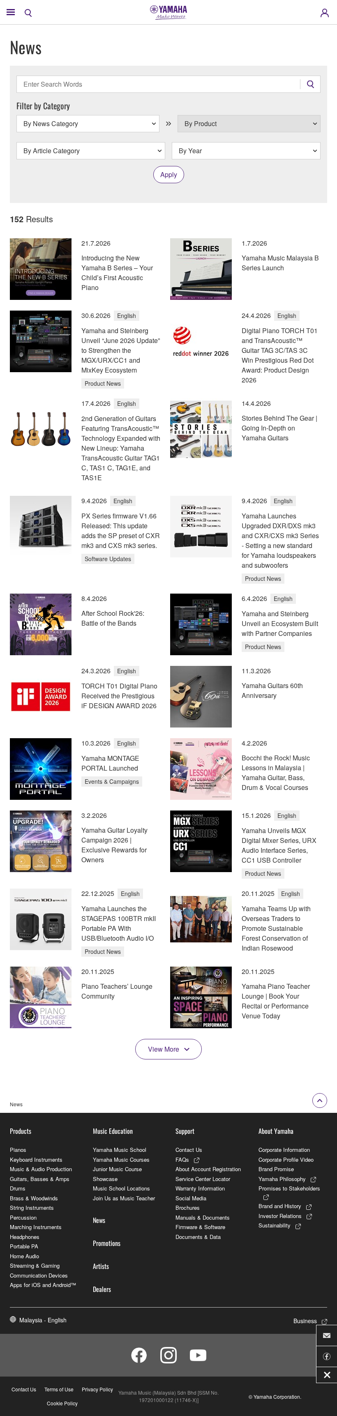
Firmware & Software (200, 1227)
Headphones (24, 1237)
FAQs (182, 1159)
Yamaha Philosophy (282, 1179)
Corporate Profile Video (286, 1159)
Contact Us (188, 1150)
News (99, 1220)
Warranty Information (200, 1188)
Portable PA (24, 1246)
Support (184, 1131)
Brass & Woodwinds (34, 1198)
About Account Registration (208, 1169)
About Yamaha (276, 1131)
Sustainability (275, 1225)
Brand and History (280, 1206)
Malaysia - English (43, 1320)
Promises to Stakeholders (289, 1188)
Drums (17, 1188)
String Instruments (32, 1207)
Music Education (113, 1131)
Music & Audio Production (41, 1169)
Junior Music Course (117, 1169)
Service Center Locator (202, 1179)
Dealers (102, 1289)
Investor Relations (280, 1216)
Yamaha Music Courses (121, 1159)
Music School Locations (121, 1188)
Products (20, 1131)
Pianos (18, 1150)
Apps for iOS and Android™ (43, 1285)
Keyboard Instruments (36, 1159)
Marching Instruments (36, 1227)
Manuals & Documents (202, 1217)
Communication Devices (39, 1275)
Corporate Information (284, 1150)
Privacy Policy (97, 1389)
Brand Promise (276, 1169)
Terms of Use (59, 1389)
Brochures (187, 1207)
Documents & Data (198, 1237)
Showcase (105, 1179)
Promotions (106, 1243)
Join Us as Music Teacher (124, 1198)
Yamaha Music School (119, 1150)
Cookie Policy (62, 1403)
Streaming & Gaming (35, 1265)
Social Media (190, 1198)
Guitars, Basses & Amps (39, 1179)
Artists (101, 1266)
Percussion (23, 1217)
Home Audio (24, 1256)
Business (305, 1321)
